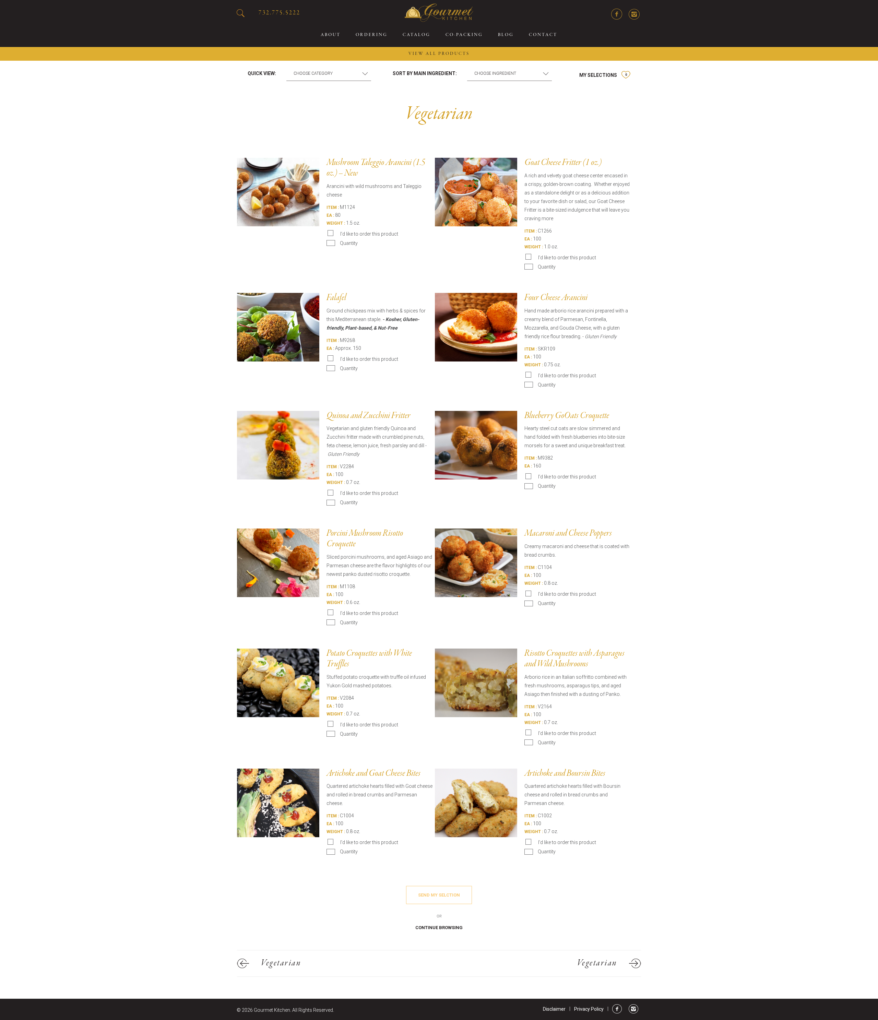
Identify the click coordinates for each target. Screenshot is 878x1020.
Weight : (336, 223)
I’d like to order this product (369, 234)
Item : (333, 207)
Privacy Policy (589, 1009)
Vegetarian (281, 963)
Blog (506, 35)
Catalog (416, 35)
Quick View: (262, 73)
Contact (543, 35)
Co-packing (464, 35)
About (331, 35)
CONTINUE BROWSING (439, 927)
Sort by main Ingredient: (425, 73)
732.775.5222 (279, 13)
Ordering (372, 35)
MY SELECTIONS (603, 75)
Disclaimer (554, 1009)
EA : (330, 215)
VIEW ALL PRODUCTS (439, 53)
